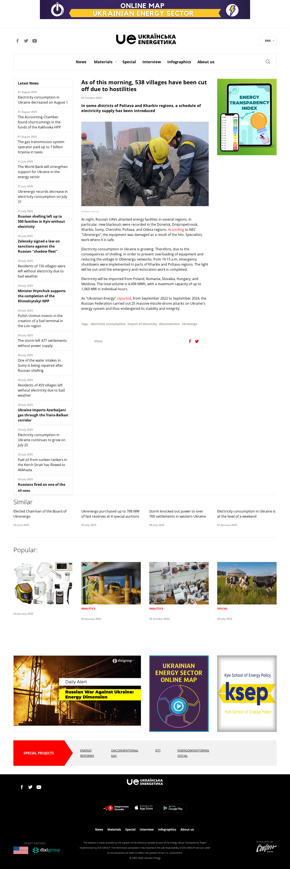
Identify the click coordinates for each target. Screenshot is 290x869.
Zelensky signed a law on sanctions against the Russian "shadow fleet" (39, 246)
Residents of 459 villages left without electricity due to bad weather (41, 390)
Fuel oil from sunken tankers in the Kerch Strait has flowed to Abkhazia (42, 464)
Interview (151, 61)
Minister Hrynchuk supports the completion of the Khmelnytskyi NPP (42, 296)
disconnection (169, 324)
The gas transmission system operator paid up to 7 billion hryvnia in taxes (41, 146)
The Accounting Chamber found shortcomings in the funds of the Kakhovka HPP (39, 122)
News (81, 61)
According (176, 229)
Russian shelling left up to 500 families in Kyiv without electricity (41, 221)
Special (129, 61)
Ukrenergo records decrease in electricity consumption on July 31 (43, 196)
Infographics (179, 61)
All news (24, 491)
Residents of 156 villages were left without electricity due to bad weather (41, 271)
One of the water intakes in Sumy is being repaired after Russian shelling (40, 365)
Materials (103, 61)
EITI (157, 750)
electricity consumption (108, 324)
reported (124, 298)
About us (205, 61)
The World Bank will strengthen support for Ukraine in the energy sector (43, 171)
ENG (268, 40)
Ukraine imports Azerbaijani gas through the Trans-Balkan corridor (43, 415)
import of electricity (142, 324)
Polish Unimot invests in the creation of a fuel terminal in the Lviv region (40, 320)
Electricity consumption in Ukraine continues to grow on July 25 (41, 439)
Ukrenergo (189, 324)
